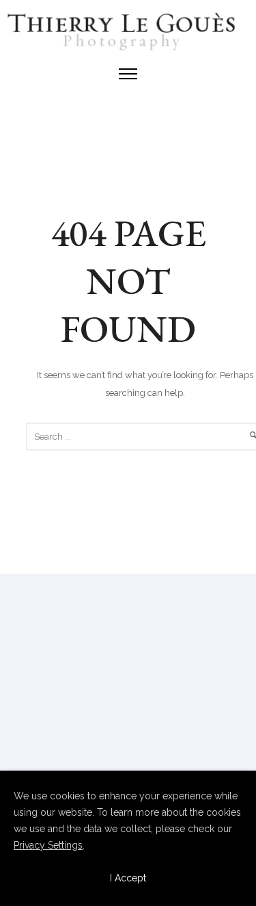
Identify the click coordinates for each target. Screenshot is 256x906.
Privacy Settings (48, 845)
